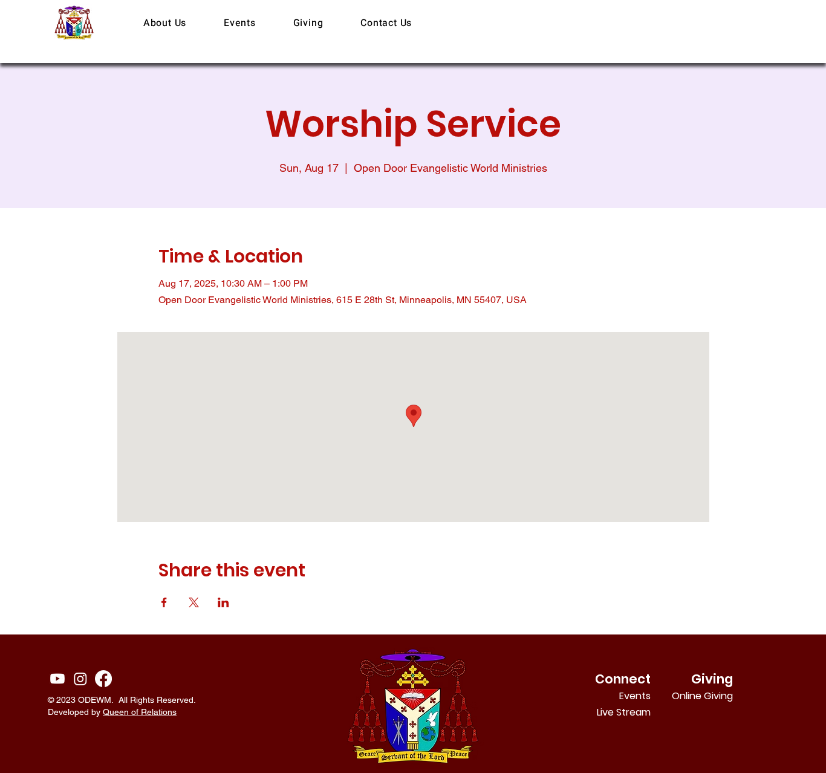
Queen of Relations (140, 712)
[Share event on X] (194, 602)
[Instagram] (80, 678)
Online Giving (717, 696)
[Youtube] (57, 678)
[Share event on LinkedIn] (223, 602)
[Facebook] (103, 678)
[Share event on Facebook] (164, 602)
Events (635, 696)
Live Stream (624, 712)
